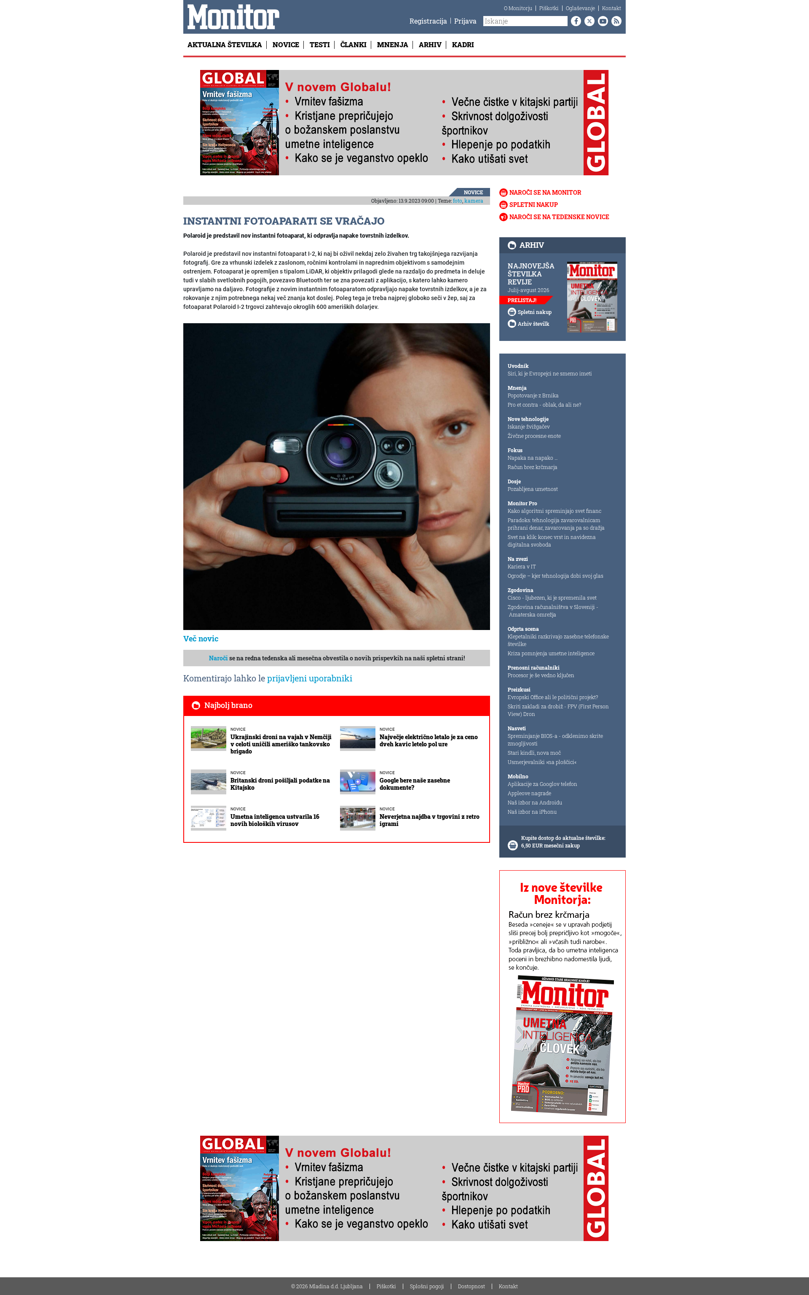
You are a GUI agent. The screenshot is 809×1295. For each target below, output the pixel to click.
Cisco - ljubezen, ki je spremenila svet (552, 597)
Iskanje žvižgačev (529, 426)
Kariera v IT (522, 566)
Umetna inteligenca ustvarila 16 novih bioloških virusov (274, 820)
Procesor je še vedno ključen (541, 675)
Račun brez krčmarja (532, 467)
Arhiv (430, 44)
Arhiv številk (533, 323)
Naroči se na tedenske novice (559, 217)
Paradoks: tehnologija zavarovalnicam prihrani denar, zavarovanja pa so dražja (556, 524)
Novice (286, 44)
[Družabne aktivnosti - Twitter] (588, 21)
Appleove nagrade (529, 793)
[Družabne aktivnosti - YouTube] (601, 21)
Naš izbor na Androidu (535, 802)
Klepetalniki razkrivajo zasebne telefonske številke (558, 640)
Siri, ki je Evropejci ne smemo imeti (550, 373)
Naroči (218, 658)
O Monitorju (518, 8)
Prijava (465, 20)
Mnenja (392, 44)
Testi (320, 44)
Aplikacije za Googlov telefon (542, 783)
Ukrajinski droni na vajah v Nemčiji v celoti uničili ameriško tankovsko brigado (281, 744)
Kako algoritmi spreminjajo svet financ (554, 510)
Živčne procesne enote (534, 435)
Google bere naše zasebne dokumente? (415, 783)
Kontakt (611, 8)
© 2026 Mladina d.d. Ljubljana (327, 1286)
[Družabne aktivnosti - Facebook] (574, 21)
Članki (353, 44)
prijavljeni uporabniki (309, 678)
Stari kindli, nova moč (534, 752)
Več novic (201, 638)
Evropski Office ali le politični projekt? (553, 697)
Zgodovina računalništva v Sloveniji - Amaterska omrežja (553, 610)
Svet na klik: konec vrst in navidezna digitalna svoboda (552, 541)
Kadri (463, 44)
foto (457, 200)
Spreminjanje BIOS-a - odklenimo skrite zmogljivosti (555, 739)
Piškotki (549, 8)
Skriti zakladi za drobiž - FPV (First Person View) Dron (558, 710)
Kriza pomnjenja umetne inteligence (551, 653)
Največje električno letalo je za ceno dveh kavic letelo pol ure (429, 740)
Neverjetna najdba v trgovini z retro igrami (430, 820)
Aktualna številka (225, 44)
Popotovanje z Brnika (533, 395)
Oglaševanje (580, 8)
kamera (473, 200)
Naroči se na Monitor (545, 192)
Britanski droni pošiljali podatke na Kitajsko (280, 783)
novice (473, 192)
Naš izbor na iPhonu (532, 811)
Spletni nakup (533, 205)
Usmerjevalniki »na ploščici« (542, 762)
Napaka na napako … (533, 457)
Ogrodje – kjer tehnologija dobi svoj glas (555, 575)
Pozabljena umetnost (533, 488)
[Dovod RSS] (614, 21)
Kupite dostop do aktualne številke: (563, 837)
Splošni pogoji (427, 1286)
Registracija (428, 20)
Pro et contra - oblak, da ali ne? (544, 404)
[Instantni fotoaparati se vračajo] (336, 476)
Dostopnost (471, 1286)
